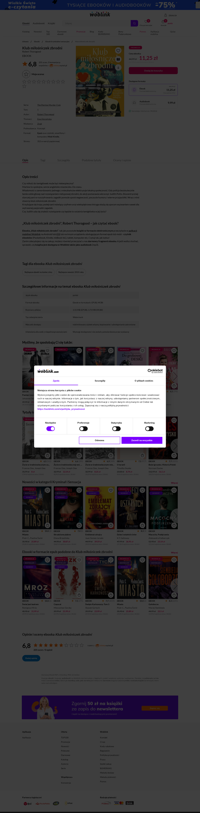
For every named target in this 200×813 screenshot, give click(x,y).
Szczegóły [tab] (100, 380)
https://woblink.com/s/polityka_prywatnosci (61, 409)
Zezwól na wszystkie (141, 440)
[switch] (83, 428)
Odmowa (99, 440)
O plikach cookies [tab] (144, 380)
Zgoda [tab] (56, 380)
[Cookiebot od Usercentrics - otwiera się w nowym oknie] (150, 371)
